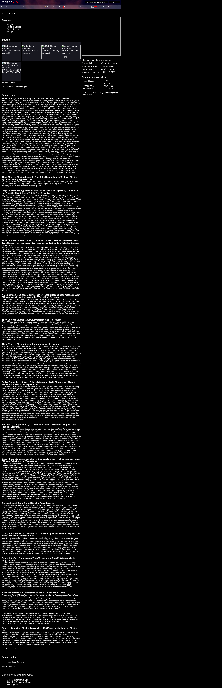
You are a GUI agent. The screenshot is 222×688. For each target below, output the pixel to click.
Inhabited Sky (51, 7)
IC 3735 (107, 84)
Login (117, 7)
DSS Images (7, 87)
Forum (85, 7)
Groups (10, 31)
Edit (106, 81)
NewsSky (63, 7)
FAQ (102, 7)
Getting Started (14, 7)
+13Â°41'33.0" (107, 69)
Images (10, 24)
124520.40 (107, 67)
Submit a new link (8, 667)
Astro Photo (75, 7)
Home (3, 7)
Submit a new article (9, 649)
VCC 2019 (108, 89)
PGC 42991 (109, 86)
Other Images (21, 87)
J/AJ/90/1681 (87, 89)
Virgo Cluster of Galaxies (18, 680)
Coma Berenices (109, 63)
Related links (13, 29)
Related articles (14, 27)
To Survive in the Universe (31, 7)
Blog (94, 7)
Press (110, 7)
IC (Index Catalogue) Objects (20, 682)
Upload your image (8, 82)
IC (83, 84)
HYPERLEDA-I (88, 86)
